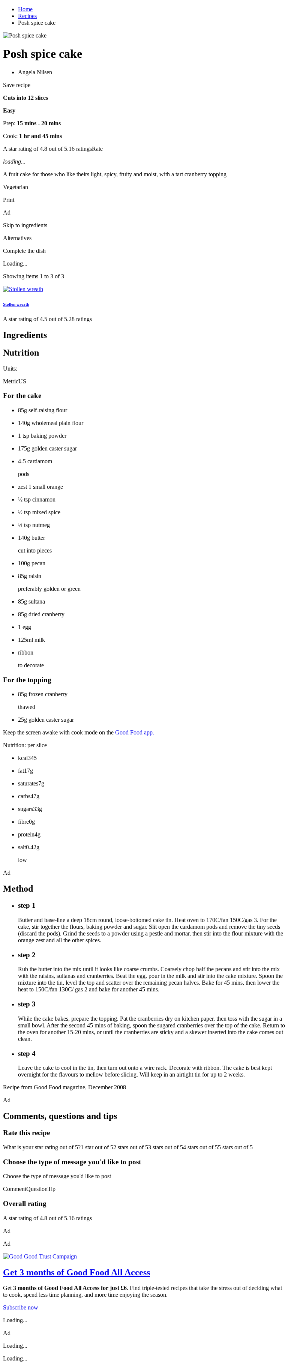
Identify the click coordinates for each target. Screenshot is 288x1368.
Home (25, 9)
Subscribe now (20, 1307)
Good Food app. (134, 732)
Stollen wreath (16, 304)
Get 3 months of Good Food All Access (76, 1272)
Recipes (27, 16)
